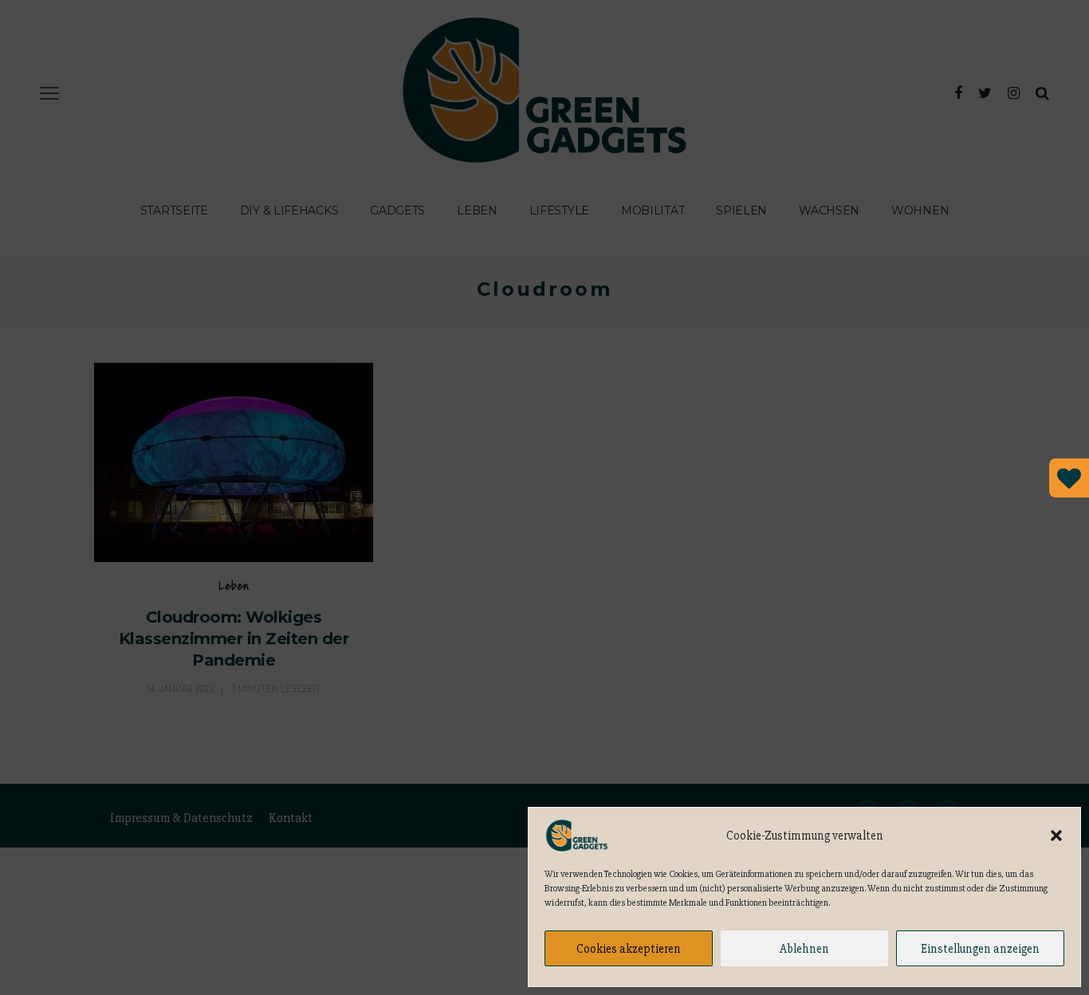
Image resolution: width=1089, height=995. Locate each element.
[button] (1056, 836)
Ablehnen (804, 949)
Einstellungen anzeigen (980, 949)
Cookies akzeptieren (628, 949)
